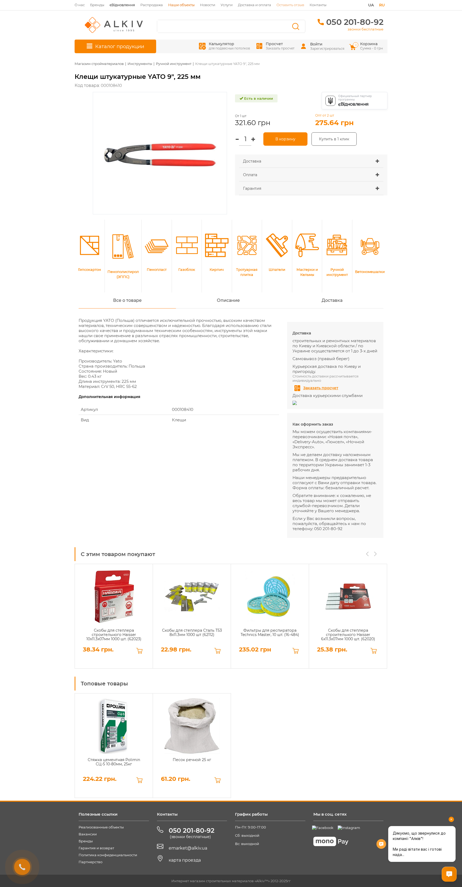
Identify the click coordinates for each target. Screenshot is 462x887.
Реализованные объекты (101, 827)
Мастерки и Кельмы (307, 272)
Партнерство (90, 862)
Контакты (318, 5)
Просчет (280, 45)
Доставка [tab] (332, 300)
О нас (80, 5)
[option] (114, 616)
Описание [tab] (228, 300)
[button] (311, 161)
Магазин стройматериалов (99, 63)
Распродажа (151, 5)
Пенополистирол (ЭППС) (123, 274)
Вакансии (88, 834)
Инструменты (140, 63)
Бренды (97, 5)
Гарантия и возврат (96, 848)
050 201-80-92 (354, 22)
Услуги (227, 5)
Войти (316, 44)
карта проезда (185, 860)
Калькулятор (229, 45)
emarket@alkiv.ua (188, 848)
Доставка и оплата (254, 5)
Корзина (369, 45)
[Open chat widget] (449, 874)
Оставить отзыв (290, 5)
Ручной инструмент (173, 63)
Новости (207, 5)
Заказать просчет (320, 387)
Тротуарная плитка (246, 272)
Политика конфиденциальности (108, 855)
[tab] (311, 161)
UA (371, 5)
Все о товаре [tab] (127, 300)
